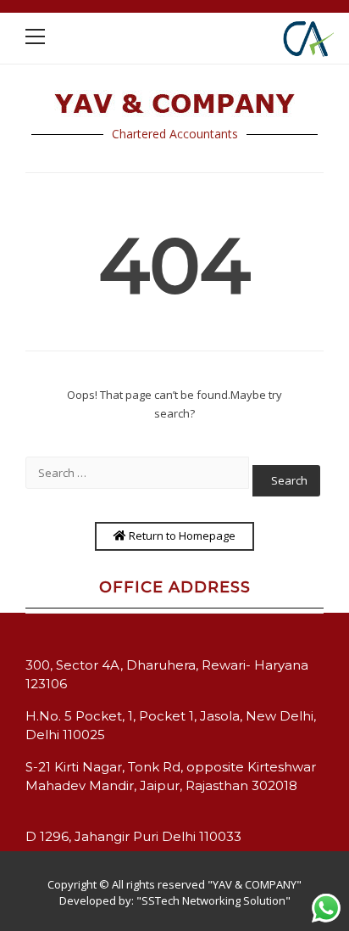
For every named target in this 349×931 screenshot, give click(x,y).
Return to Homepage (180, 535)
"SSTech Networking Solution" (213, 900)
